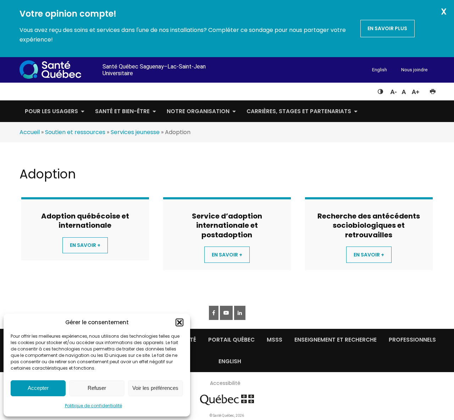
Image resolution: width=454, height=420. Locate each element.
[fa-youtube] (226, 313)
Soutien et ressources (75, 132)
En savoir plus (387, 28)
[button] (179, 322)
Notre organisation (198, 111)
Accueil (30, 132)
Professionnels (412, 339)
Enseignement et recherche (335, 339)
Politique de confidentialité (93, 406)
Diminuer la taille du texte (393, 91)
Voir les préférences (155, 388)
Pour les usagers (51, 111)
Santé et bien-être (122, 111)
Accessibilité (225, 383)
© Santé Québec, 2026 (227, 416)
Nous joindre (414, 69)
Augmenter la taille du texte (415, 90)
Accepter (38, 388)
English (379, 69)
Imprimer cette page (432, 90)
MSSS (274, 339)
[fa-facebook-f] (213, 313)
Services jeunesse (135, 132)
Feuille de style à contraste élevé (380, 90)
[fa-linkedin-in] (239, 313)
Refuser (97, 388)
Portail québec (231, 339)
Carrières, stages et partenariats (299, 111)
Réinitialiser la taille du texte (404, 90)
